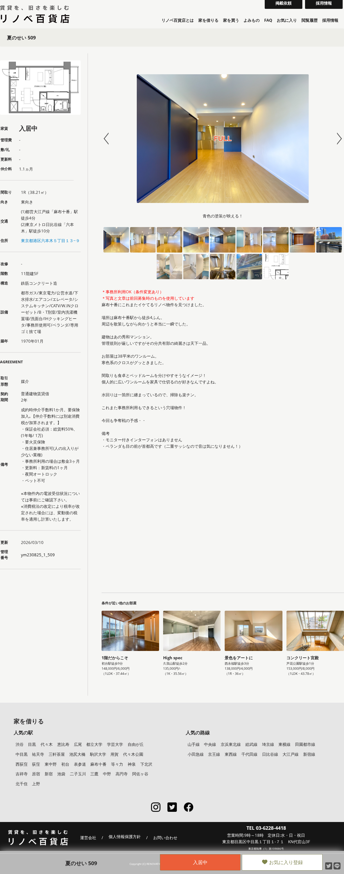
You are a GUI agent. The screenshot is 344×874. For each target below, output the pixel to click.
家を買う (231, 20)
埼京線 (268, 744)
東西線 (231, 754)
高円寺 (122, 773)
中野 (107, 773)
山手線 (194, 744)
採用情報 (330, 20)
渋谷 (20, 744)
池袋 (61, 773)
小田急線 (196, 754)
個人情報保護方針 (125, 837)
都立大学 (94, 744)
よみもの (251, 20)
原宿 (36, 773)
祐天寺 (38, 754)
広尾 (78, 744)
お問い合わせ (165, 837)
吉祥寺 (22, 773)
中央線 (210, 744)
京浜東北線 (231, 744)
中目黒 (22, 754)
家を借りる (208, 20)
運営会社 (88, 837)
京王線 (214, 754)
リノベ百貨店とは (178, 20)
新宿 (49, 773)
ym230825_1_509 (38, 554)
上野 (36, 783)
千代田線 (249, 754)
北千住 (22, 783)
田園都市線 (305, 744)
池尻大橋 (77, 754)
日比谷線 (270, 754)
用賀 (114, 754)
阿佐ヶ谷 (140, 773)
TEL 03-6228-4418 (266, 828)
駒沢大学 (98, 754)
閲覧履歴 (310, 20)
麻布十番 (98, 764)
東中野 (51, 764)
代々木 (47, 744)
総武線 (251, 744)
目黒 (32, 744)
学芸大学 (115, 744)
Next (337, 139)
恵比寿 (63, 744)
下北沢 (146, 764)
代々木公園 (133, 754)
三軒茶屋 (57, 754)
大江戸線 (290, 754)
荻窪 (36, 764)
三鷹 (94, 773)
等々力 (117, 764)
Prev (108, 139)
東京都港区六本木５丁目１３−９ (50, 240)
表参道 (80, 764)
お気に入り (287, 20)
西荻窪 (22, 764)
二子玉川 (78, 773)
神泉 (132, 764)
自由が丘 (136, 744)
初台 (65, 764)
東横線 (284, 744)
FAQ (268, 20)
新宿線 (309, 754)
